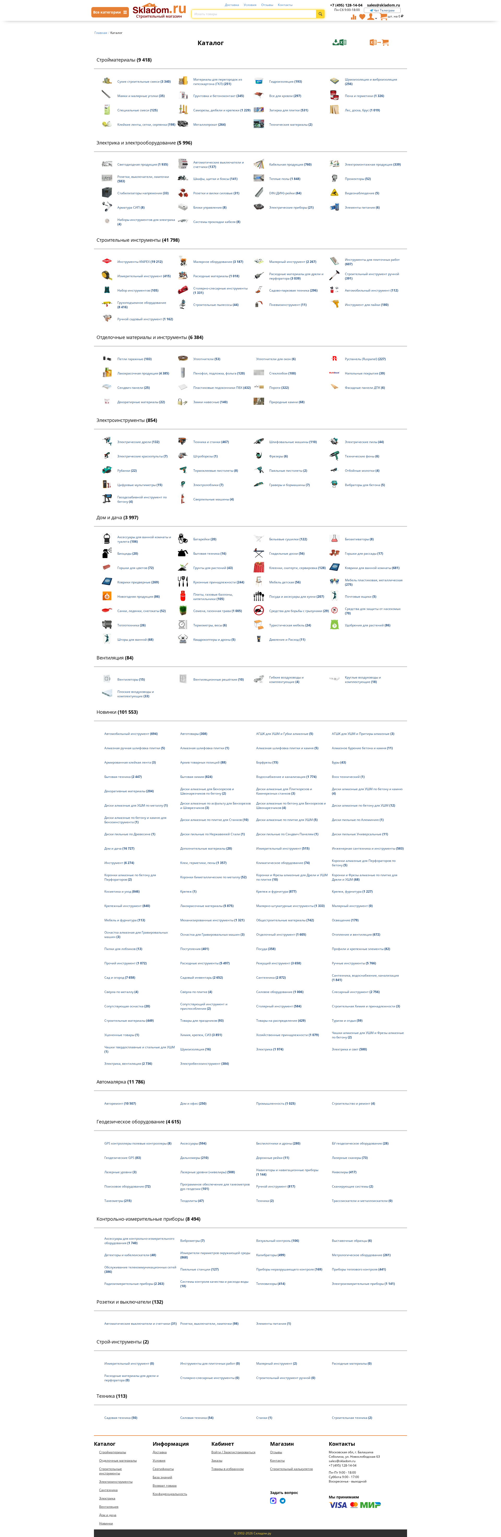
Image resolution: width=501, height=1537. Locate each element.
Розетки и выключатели (130, 1302)
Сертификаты (163, 1469)
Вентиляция (115, 658)
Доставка (232, 5)
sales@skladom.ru (383, 5)
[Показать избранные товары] (362, 16)
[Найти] (320, 14)
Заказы (216, 1460)
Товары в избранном (227, 1469)
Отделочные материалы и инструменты (150, 337)
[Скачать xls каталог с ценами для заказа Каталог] (350, 42)
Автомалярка (121, 1082)
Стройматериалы (124, 60)
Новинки (117, 712)
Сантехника (108, 1490)
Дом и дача (117, 517)
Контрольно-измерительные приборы (148, 1219)
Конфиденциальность (170, 1494)
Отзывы (267, 5)
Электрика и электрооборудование (144, 143)
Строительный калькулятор (291, 1469)
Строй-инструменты (123, 1342)
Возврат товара (165, 1485)
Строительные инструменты (138, 240)
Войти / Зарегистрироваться (233, 1452)
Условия (250, 5)
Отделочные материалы (118, 1460)
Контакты (285, 5)
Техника (112, 1396)
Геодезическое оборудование (139, 1121)
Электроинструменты (127, 420)
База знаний (162, 1477)
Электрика (107, 1498)
